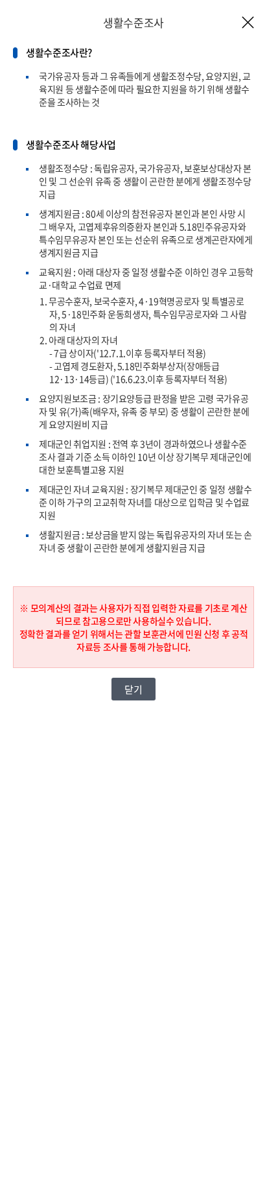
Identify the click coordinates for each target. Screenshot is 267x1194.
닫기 (133, 689)
